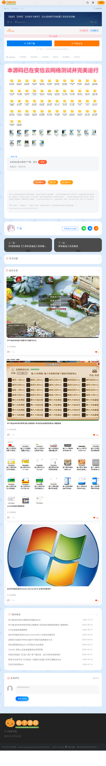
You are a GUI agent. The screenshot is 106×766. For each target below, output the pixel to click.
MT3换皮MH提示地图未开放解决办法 (21, 340)
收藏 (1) (95, 30)
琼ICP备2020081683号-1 (87, 747)
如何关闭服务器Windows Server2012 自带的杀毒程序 (29, 589)
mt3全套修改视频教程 (16, 506)
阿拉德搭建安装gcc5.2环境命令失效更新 (26, 644)
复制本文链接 (71, 229)
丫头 (11, 22)
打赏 (54, 182)
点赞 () (85, 30)
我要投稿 (98, 9)
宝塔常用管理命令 (16, 664)
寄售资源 (12, 429)
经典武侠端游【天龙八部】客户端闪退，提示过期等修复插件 (34, 654)
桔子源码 (14, 205)
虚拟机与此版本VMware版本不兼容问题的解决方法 (30, 639)
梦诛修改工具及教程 (68, 246)
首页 (7, 9)
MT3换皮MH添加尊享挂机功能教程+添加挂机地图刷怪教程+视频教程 (34, 423)
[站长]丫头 (8, 736)
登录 (101, 2)
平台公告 (17, 736)
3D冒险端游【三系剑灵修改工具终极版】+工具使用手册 (28, 246)
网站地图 (71, 747)
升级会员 (78, 43)
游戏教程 (15, 9)
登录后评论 (22, 699)
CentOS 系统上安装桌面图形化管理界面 (25, 649)
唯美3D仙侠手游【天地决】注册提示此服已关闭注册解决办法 (34, 659)
